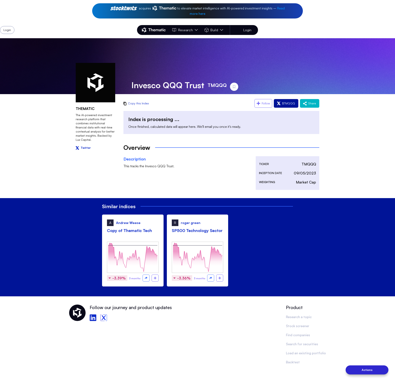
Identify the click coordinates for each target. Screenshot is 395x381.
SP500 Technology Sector (197, 230)
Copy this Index (138, 103)
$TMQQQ (288, 103)
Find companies (298, 335)
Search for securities (302, 344)
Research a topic (299, 317)
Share (312, 103)
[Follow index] (155, 278)
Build (214, 30)
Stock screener (297, 326)
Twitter (86, 147)
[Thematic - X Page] (103, 317)
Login (247, 30)
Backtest (293, 362)
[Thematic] (154, 30)
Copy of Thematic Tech (129, 230)
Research (185, 30)
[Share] (146, 278)
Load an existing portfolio (306, 353)
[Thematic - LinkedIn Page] (93, 317)
